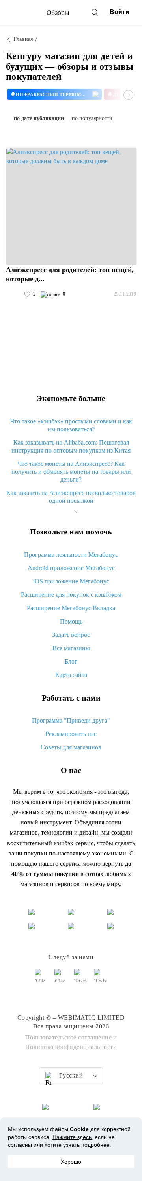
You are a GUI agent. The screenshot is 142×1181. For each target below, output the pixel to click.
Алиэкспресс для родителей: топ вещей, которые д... (70, 274)
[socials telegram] (100, 979)
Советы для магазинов (71, 747)
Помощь (71, 621)
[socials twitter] (81, 979)
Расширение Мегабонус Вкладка (71, 608)
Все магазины (71, 648)
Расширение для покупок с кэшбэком (71, 594)
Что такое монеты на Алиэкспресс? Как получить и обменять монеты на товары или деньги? (71, 471)
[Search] (95, 12)
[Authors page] (14, 294)
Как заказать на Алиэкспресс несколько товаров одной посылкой (71, 496)
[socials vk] (41, 979)
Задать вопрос (71, 634)
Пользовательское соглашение (68, 1037)
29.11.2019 (125, 294)
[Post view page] (71, 206)
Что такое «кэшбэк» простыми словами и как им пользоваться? (71, 425)
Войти (119, 12)
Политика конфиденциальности (71, 1046)
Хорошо (71, 1162)
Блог (71, 661)
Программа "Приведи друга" (71, 720)
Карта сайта (71, 674)
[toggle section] (76, 511)
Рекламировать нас (71, 733)
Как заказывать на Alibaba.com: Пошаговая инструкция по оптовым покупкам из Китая (71, 446)
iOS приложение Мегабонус (71, 581)
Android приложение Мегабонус (71, 568)
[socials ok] (61, 979)
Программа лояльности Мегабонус (71, 554)
